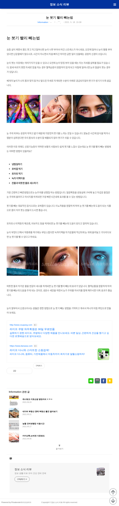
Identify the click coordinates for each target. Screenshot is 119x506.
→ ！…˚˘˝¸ (56, 22)
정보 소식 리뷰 (59, 4)
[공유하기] (21, 371)
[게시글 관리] (28, 371)
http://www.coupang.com (21, 325)
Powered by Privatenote (10, 502)
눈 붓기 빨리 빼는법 (59, 17)
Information (43, 22)
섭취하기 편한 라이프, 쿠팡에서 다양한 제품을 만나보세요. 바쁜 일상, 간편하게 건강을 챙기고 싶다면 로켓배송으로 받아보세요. (59, 334)
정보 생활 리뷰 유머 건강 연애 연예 (30, 473)
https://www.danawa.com (21, 346)
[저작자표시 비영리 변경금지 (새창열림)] (108, 367)
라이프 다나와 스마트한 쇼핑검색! (29, 350)
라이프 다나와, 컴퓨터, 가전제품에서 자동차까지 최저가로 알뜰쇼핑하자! (47, 354)
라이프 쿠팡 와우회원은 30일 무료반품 (32, 329)
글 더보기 (59, 449)
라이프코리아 (26, 502)
